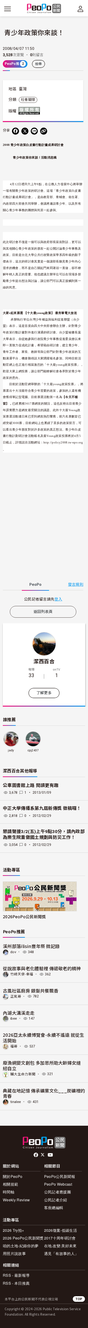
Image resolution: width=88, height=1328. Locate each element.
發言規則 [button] (75, 584)
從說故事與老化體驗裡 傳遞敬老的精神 (42, 968)
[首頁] (44, 9)
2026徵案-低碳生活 (60, 1230)
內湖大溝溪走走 (18, 1013)
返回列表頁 (43, 611)
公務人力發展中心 (60, 184)
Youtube (51, 1155)
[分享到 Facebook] (15, 131)
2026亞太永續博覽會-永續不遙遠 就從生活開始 (43, 1038)
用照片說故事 (14, 1253)
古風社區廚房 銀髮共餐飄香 (30, 990)
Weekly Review (16, 1200)
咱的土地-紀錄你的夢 (20, 1245)
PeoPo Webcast (58, 1184)
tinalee (15, 1102)
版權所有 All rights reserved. (30, 110)
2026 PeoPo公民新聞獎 (23, 1238)
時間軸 (8, 1192)
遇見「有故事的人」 (61, 1253)
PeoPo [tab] (35, 584)
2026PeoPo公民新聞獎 (24, 916)
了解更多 (44, 693)
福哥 (14, 1046)
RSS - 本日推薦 (16, 1283)
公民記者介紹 (55, 1200)
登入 (58, 599)
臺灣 (23, 89)
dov (13, 952)
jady (11, 750)
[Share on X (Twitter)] (24, 131)
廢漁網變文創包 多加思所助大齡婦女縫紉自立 (42, 1065)
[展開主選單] (7, 9)
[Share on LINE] (34, 131)
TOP (79, 1299)
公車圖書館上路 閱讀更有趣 (30, 785)
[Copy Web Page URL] (43, 131)
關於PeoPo (12, 1176)
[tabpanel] (43, 599)
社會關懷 (28, 100)
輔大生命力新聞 (22, 1074)
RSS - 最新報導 (16, 1275)
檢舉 (38, 64)
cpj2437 (33, 750)
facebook (36, 1155)
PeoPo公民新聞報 (59, 1176)
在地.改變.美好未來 (60, 1245)
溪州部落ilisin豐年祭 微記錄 (31, 946)
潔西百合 (44, 661)
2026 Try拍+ (13, 1230)
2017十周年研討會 (60, 1238)
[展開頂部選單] (80, 9)
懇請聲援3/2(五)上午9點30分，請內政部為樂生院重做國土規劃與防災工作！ (44, 834)
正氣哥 (15, 996)
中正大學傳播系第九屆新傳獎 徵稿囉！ (42, 808)
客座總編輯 (53, 1207)
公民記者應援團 (57, 1192)
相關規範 (10, 1184)
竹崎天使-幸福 (21, 974)
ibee (13, 1018)
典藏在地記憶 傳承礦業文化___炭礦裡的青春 (44, 1093)
